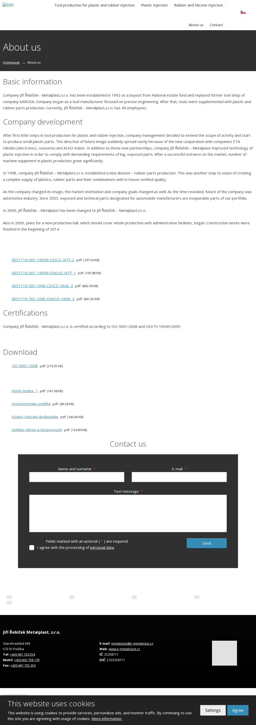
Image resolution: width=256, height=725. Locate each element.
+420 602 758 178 (26, 660)
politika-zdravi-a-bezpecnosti (37, 429)
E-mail (179, 468)
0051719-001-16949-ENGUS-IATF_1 (44, 272)
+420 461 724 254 (22, 654)
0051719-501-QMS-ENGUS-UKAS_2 (43, 298)
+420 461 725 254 (23, 665)
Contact (216, 24)
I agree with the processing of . (76, 547)
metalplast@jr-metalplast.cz (132, 643)
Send (206, 543)
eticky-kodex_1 (25, 390)
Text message (128, 491)
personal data (102, 547)
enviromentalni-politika (31, 403)
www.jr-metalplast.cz (124, 649)
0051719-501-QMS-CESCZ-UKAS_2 (42, 285)
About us (196, 24)
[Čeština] (243, 12)
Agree (238, 710)
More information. (107, 718)
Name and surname (77, 468)
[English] (243, 18)
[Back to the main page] (21, 4)
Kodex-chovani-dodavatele (35, 416)
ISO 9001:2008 (25, 365)
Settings (213, 710)
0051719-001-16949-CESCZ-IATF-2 (43, 259)
